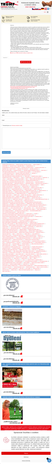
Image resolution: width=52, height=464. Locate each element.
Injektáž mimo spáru (28, 189)
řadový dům (41, 249)
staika (30, 258)
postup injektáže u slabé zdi (40, 242)
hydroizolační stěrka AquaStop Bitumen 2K (10, 184)
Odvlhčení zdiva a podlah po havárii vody (26, 232)
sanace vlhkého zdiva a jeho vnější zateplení (31, 252)
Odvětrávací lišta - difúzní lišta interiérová (9, 230)
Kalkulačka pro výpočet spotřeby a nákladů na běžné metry (13, 213)
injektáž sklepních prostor (21, 193)
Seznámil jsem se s (12, 125)
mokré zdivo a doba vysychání (7, 223)
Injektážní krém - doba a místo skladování (34, 203)
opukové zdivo (19, 233)
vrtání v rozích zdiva (6, 271)
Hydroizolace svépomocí (18, 183)
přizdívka (14, 245)
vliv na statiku (28, 268)
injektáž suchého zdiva (32, 193)
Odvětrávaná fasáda (23, 230)
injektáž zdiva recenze (6, 199)
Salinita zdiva (4, 252)
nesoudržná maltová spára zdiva (28, 228)
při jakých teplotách (25, 243)
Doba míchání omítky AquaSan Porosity (23, 174)
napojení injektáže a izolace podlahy (15, 225)
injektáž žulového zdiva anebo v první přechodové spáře (12, 202)
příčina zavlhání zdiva (6, 245)
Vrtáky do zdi (37, 269)
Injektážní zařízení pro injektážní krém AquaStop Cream (12, 206)
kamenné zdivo (29, 213)
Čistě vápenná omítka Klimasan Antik (9, 171)
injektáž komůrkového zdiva (17, 189)
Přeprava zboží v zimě (6, 243)
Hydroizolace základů (29, 183)
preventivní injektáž (16, 243)
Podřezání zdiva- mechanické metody (32, 239)
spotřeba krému (24, 258)
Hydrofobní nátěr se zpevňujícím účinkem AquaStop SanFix (13, 181)
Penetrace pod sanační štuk (31, 235)
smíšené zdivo (16, 258)
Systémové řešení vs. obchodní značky (34, 259)
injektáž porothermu (42, 190)
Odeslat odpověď (26, 62)
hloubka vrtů (4, 180)
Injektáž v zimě (16, 194)
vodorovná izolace (36, 268)
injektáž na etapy (37, 189)
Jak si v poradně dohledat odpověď (8, 212)
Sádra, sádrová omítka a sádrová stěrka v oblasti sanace (23, 251)
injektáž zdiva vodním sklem (7, 200)
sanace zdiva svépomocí (30, 254)
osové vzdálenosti (35, 233)
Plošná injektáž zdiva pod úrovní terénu (23, 238)
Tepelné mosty (5, 264)
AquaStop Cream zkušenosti (22, 168)
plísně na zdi (13, 52)
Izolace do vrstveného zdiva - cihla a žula (35, 206)
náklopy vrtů (4, 225)
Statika (35, 258)
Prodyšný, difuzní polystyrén (37, 246)
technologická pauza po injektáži (31, 261)
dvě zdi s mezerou (37, 177)
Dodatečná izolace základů (36, 176)
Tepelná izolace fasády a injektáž (37, 262)
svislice (23, 259)
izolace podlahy (5, 207)
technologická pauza (19, 261)
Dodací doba (27, 176)
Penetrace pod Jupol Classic (18, 235)
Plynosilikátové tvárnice (6, 239)
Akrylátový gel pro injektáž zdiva (8, 164)
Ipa (25, 206)
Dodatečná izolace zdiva (6, 177)
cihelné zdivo (43, 170)
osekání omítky (27, 233)
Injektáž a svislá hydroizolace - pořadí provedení (11, 186)
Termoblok (32, 264)
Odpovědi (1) (5, 57)
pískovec (39, 235)
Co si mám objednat (36, 171)
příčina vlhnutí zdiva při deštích (37, 243)
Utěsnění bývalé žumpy (30, 267)
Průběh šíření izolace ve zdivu (24, 249)
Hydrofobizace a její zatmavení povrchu (16, 180)
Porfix (3, 242)
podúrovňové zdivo (5, 241)
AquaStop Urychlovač (34, 168)
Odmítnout (26, 457)
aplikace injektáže (36, 164)
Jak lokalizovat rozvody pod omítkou (21, 210)
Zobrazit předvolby (26, 460)
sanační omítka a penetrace (41, 254)
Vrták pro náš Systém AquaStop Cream (25, 269)
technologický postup (43, 261)
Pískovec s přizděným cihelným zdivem (9, 236)
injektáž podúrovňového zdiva (30, 190)
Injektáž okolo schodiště (6, 190)
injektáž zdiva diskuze (26, 197)
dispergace (34, 173)
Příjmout (26, 453)
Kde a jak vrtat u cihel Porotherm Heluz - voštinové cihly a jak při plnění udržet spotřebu (18, 215)
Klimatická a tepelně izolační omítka (26, 216)
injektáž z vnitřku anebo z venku (8, 196)
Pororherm (19, 242)
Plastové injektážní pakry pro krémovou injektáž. (27, 236)
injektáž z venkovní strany (37, 194)
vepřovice (4, 268)
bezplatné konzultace (17, 170)
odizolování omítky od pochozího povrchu (10, 229)
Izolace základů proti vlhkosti (7, 210)
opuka (13, 233)
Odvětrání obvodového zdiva (33, 229)
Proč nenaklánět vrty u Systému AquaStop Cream (11, 246)
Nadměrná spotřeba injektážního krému (37, 223)
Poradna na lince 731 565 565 (14, 252)
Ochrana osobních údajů (17, 125)
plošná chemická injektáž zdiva (8, 238)
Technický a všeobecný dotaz (7, 261)
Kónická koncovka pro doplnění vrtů (15, 217)
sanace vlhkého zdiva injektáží (8, 254)
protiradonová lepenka (16, 248)
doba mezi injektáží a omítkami (8, 174)
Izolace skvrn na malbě (6, 209)
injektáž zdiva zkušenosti (28, 200)
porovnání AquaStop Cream (28, 242)
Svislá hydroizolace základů (7, 259)
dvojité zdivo (45, 177)
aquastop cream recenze (39, 167)
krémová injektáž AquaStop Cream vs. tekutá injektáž (12, 262)
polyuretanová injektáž (25, 241)
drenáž (22, 177)
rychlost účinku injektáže (6, 251)
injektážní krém (5, 203)
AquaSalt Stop (5, 166)
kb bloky (35, 213)
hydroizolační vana (23, 184)
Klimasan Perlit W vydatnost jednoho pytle (10, 216)
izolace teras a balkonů (17, 209)
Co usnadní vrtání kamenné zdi (8, 173)
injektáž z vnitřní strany (20, 196)
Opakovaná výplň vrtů (6, 233)
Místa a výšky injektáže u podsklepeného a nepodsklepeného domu (14, 222)
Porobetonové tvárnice (10, 242)
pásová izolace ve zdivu (6, 235)
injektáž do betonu (25, 186)
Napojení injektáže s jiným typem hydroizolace (33, 225)
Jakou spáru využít (20, 212)
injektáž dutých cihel (6, 189)
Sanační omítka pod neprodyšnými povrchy (10, 255)
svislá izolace (17, 259)
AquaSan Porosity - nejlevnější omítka (17, 166)
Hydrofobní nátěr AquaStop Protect (32, 180)
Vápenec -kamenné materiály (42, 267)
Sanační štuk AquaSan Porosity (8, 256)
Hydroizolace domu (29, 181)
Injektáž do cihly (34, 186)
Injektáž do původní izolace (7, 187)
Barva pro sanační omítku (7, 170)
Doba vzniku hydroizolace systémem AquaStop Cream (12, 176)
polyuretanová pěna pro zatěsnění (38, 241)
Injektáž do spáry (17, 187)
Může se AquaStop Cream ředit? (22, 223)
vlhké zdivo (21, 268)
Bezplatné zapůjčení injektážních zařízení (31, 170)
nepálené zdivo (5, 228)
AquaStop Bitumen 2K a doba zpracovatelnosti (10, 167)
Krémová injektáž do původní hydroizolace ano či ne (12, 219)
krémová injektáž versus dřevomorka (30, 219)
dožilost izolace (16, 177)
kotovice (25, 217)
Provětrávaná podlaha (36, 248)
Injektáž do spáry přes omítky (36, 187)
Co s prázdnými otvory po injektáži (24, 171)
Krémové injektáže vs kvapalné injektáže (9, 220)
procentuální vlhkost (26, 246)
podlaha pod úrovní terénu (18, 239)
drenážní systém (29, 177)
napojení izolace (5, 226)
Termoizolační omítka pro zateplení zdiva (25, 52)
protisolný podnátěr (26, 248)
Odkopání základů (23, 229)
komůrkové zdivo (38, 216)
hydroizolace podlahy (39, 181)
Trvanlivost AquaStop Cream (19, 267)
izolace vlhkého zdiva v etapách (29, 209)
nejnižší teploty (31, 226)
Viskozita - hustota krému (12, 268)
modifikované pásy (33, 222)
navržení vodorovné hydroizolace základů (18, 226)
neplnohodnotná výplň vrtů (15, 228)
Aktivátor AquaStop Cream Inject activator (23, 164)
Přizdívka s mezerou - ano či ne (23, 245)
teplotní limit (25, 264)
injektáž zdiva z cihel (18, 200)
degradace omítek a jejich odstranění (22, 173)
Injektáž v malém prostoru (7, 194)
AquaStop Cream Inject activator (27, 167)
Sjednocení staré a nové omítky (21, 256)
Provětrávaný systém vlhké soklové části (9, 249)
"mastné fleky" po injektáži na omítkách (26, 220)
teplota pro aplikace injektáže (15, 264)
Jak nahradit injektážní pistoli (35, 210)
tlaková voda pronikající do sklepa (40, 265)
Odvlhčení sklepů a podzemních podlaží (9, 232)
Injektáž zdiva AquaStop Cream (32, 196)
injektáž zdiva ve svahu (29, 199)
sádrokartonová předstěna (41, 251)
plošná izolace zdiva (36, 238)
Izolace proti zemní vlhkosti (41, 207)
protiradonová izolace (6, 248)
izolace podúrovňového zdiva (15, 207)
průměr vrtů (34, 249)
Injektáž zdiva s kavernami (18, 199)
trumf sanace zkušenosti (6, 267)
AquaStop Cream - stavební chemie (8, 168)
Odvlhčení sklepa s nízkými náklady (35, 230)
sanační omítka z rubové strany (25, 255)
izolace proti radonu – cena (29, 207)
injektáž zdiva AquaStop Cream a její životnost (10, 197)
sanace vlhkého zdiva (19, 254)
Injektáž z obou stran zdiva (26, 194)
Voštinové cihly (14, 269)
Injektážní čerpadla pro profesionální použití (33, 202)
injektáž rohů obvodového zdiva (8, 193)
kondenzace (4, 217)
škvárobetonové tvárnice (6, 258)
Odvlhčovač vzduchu (40, 232)
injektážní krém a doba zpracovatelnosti (17, 203)
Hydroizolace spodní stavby (7, 183)
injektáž (42, 184)
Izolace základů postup (41, 209)
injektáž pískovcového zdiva (18, 190)
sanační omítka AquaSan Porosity (41, 199)
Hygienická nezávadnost (34, 184)
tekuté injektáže (26, 262)
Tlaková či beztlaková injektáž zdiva (25, 265)
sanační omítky (36, 255)
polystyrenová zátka (15, 241)
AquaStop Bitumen (29, 166)
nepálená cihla (38, 226)
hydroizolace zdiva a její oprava (41, 183)
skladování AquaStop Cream (34, 256)
